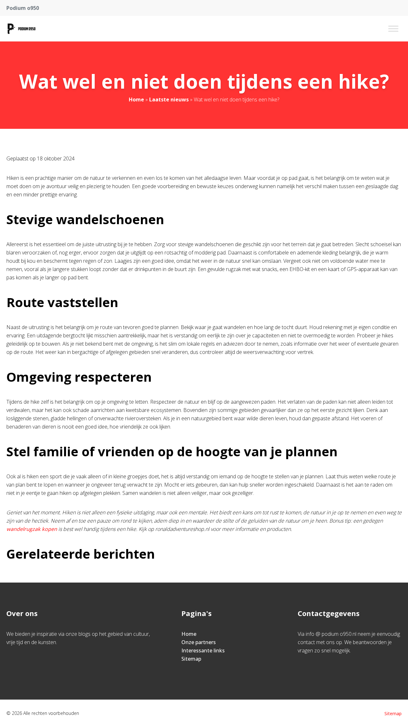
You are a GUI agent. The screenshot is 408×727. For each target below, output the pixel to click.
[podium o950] (21, 28)
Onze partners (198, 642)
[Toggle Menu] (393, 29)
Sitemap (191, 658)
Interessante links (203, 650)
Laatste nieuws (169, 99)
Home (136, 99)
